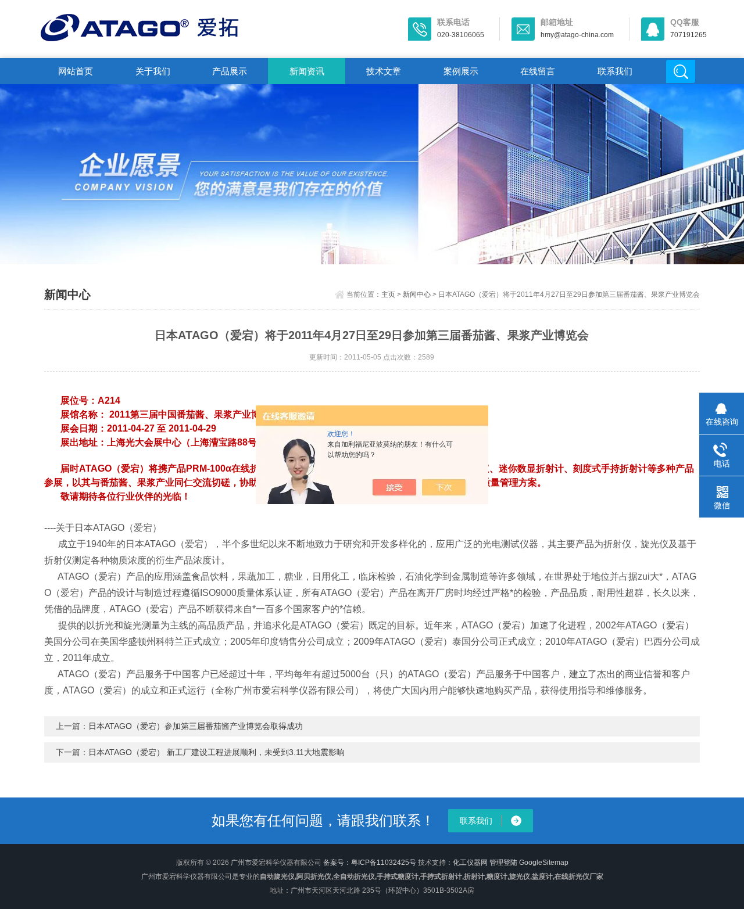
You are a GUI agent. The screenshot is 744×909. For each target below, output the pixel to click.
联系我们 (615, 71)
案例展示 (460, 71)
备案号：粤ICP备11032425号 (369, 862)
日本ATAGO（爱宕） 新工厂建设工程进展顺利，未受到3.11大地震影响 (216, 752)
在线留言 (537, 71)
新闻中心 (417, 294)
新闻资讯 (306, 71)
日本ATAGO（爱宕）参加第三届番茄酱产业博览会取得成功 (195, 726)
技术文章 (383, 71)
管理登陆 (503, 862)
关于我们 (152, 71)
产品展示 (229, 71)
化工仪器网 (470, 862)
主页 (388, 294)
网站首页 (75, 71)
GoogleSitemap (543, 862)
